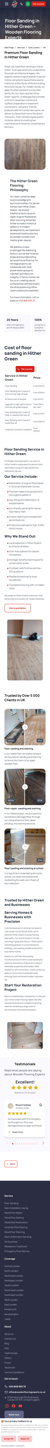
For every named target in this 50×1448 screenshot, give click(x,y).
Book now (14, 1414)
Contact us (10, 1338)
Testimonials (11, 1353)
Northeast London (13, 1280)
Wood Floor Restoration (16, 1222)
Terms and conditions (8, 1446)
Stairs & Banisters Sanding (17, 1237)
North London (11, 1271)
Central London (12, 1266)
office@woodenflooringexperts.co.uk (27, 1392)
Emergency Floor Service (16, 1251)
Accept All (8, 1438)
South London (11, 1285)
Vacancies (9, 1367)
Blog (6, 1343)
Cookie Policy (20, 1446)
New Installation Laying (16, 1208)
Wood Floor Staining (14, 1232)
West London (11, 1300)
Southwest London (14, 1290)
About (7, 1326)
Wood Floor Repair (13, 1212)
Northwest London (13, 1276)
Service (8, 1195)
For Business (10, 1241)
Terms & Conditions (14, 1372)
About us (8, 1334)
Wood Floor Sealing (14, 1217)
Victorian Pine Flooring (15, 1227)
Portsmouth (10, 1309)
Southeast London (13, 1295)
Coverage (9, 1258)
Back (12, 1164)
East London (10, 1304)
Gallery (8, 1358)
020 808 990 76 (27, 300)
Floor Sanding (11, 1203)
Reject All (25, 1438)
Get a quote (38, 4)
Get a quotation (17, 608)
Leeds (7, 1319)
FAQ (6, 1348)
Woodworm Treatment (15, 1246)
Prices (7, 1362)
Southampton (11, 1314)
